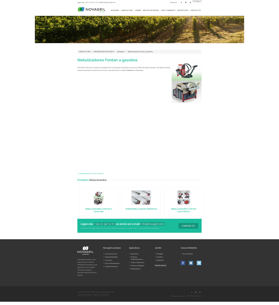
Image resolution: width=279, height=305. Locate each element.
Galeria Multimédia (111, 257)
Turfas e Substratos (137, 262)
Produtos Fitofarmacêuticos (137, 258)
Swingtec (120, 52)
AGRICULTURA (84, 52)
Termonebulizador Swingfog (141, 209)
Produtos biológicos (137, 265)
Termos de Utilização (84, 295)
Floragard (160, 254)
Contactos (173, 2)
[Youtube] (190, 2)
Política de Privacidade (101, 295)
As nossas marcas (111, 254)
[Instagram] (186, 2)
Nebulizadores (135, 269)
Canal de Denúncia (111, 266)
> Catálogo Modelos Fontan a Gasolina (90, 173)
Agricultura (134, 254)
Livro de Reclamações (112, 263)
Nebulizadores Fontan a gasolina (140, 52)
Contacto (188, 226)
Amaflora (160, 257)
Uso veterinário (187, 254)
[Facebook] (181, 2)
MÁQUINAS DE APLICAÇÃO (103, 52)
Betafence (160, 260)
